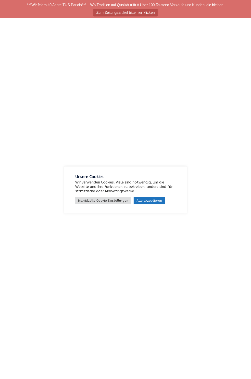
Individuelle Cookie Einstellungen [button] (103, 200)
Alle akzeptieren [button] (149, 200)
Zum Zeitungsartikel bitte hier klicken (125, 12)
